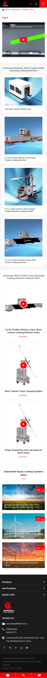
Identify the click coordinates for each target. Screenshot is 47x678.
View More (22, 336)
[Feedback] (39, 675)
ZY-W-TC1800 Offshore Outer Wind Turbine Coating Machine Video (23, 331)
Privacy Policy (16, 668)
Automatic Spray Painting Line (18, 109)
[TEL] (23, 675)
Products (7, 582)
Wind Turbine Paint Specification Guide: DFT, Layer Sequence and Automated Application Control (21, 562)
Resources (16, 10)
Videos (25, 10)
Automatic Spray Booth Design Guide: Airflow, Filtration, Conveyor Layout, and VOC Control (22, 506)
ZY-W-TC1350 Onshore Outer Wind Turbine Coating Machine (20, 261)
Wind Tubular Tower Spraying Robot (23, 391)
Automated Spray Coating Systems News (23, 473)
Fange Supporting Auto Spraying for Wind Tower (23, 451)
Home (7, 10)
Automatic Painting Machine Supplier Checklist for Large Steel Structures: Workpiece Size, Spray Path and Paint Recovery (23, 533)
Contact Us (8, 618)
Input (32, 10)
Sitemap (5, 668)
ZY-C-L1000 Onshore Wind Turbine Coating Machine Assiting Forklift (20, 210)
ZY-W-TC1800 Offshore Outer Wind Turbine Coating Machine (20, 159)
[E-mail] (8, 675)
